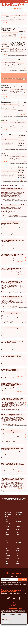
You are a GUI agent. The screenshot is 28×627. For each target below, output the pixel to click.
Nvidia (8, 116)
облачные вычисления (15, 116)
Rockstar (19, 538)
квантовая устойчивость (14, 181)
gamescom (14, 234)
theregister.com (13, 292)
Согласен (6, 621)
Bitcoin (5, 181)
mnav (15, 55)
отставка (25, 131)
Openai (18, 565)
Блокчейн (5, 171)
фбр (24, 442)
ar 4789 (11, 336)
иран (13, 200)
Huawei (18, 553)
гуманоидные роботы (18, 149)
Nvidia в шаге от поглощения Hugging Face (7, 102)
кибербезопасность (20, 442)
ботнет (16, 442)
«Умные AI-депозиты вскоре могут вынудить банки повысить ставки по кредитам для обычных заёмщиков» (12, 399)
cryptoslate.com (10, 55)
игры (23, 234)
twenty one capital (20, 55)
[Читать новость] (5, 16)
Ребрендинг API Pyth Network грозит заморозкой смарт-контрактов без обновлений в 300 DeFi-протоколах (12, 240)
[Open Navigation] (26, 1)
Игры (3, 233)
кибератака (15, 200)
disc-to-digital (4, 350)
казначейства (25, 55)
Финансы (26, 163)
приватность (19, 425)
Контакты (14, 605)
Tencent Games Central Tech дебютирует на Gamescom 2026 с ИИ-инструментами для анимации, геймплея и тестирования (11, 222)
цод (26, 131)
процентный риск (22, 410)
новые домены (25, 292)
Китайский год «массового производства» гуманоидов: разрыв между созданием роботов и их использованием (17, 86)
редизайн (26, 336)
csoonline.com (6, 200)
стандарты (25, 149)
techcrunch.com (10, 116)
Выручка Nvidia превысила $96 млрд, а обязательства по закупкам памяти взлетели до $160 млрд (18, 154)
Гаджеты (6, 62)
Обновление (25, 216)
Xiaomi (7, 519)
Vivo (18, 524)
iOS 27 (11, 216)
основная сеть (22, 181)
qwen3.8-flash (11, 491)
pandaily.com (7, 149)
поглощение (25, 116)
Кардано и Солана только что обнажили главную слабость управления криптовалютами (12, 464)
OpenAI (16, 131)
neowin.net (19, 336)
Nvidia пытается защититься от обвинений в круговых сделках (17, 13)
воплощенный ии (13, 149)
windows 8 (21, 336)
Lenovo (18, 550)
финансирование (25, 425)
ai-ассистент (8, 425)
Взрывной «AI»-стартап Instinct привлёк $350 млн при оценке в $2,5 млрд (12, 415)
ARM (18, 559)
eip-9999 (10, 322)
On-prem (20, 510)
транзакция (25, 181)
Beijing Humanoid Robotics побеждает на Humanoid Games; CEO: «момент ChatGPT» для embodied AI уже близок (8, 136)
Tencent (16, 234)
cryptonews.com (7, 181)
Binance (7, 565)
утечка (26, 307)
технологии (25, 234)
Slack (7, 545)
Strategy (17, 55)
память (24, 163)
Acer (18, 523)
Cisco (7, 559)
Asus (18, 558)
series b (13, 425)
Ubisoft (18, 536)
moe (6, 491)
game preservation (12, 350)
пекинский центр (22, 149)
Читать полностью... (20, 197)
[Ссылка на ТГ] (6, 598)
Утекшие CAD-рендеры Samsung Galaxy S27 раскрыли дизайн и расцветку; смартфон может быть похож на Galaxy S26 (12, 297)
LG (7, 531)
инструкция (22, 216)
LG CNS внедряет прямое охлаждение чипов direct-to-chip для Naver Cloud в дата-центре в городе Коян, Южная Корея (8, 29)
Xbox (14, 350)
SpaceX (7, 540)
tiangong (11, 149)
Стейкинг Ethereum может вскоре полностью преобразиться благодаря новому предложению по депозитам (12, 313)
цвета (26, 70)
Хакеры (26, 442)
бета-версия (19, 216)
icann (11, 292)
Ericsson (8, 536)
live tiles (16, 336)
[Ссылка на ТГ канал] (15, 9)
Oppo (18, 545)
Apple (11, 70)
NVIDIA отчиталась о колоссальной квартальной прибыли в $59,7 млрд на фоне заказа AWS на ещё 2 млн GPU (11, 384)
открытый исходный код (21, 116)
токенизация (25, 410)
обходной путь (19, 181)
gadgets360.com (14, 307)
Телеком (9, 514)
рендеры (23, 70)
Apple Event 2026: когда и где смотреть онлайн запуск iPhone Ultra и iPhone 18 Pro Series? (12, 356)
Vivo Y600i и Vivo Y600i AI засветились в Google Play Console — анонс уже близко (12, 255)
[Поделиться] (4, 22)
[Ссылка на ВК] (18, 9)
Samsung (20, 307)
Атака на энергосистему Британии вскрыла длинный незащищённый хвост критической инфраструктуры (11, 189)
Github (7, 558)
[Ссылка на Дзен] (20, 9)
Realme (7, 524)
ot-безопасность (10, 200)
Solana (7, 544)
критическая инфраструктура (20, 200)
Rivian (18, 540)
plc (12, 200)
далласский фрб (14, 410)
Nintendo (8, 553)
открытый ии (25, 491)
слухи (24, 70)
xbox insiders (17, 350)
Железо (15, 89)
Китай (23, 442)
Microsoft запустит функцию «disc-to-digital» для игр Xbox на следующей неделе (12, 341)
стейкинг (26, 322)
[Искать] (25, 9)
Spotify (7, 538)
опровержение (20, 70)
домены (16, 292)
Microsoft (8, 555)
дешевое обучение (15, 491)
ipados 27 (13, 216)
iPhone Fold (13, 70)
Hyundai (8, 532)
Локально (3, 291)
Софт (19, 508)
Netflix (7, 526)
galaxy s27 (18, 307)
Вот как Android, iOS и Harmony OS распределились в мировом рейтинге (10, 370)
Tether (18, 526)
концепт (23, 336)
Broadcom (19, 521)
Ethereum (12, 322)
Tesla (18, 563)
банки (11, 410)
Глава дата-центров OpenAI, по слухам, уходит (16, 120)
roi (9, 149)
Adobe (18, 561)
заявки (18, 292)
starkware (10, 181)
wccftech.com (18, 234)
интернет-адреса (21, 292)
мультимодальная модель (21, 491)
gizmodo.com (13, 131)
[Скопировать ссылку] (7, 22)
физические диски (21, 350)
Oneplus (7, 548)
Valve (18, 534)
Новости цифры (15, 156)
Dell (18, 529)
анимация (21, 234)
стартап (22, 425)
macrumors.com (16, 70)
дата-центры (20, 131)
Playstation (19, 544)
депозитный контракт (16, 322)
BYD (7, 561)
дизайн (22, 307)
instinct (11, 425)
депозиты (17, 410)
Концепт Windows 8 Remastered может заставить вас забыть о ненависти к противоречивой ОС (12, 327)
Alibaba (5, 491)
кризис (23, 131)
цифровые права (25, 350)
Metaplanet (13, 55)
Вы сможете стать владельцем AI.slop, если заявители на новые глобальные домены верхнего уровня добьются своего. (11, 282)
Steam (7, 529)
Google (7, 534)
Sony (7, 542)
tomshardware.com (15, 163)
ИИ (15, 15)
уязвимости (25, 200)
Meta (18, 548)
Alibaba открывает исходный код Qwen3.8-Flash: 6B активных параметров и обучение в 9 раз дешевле (12, 479)
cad (12, 307)
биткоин (23, 55)
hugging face (5, 116)
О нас (14, 604)
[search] (21, 502)
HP (17, 555)
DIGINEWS (12, 4)
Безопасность (4, 199)
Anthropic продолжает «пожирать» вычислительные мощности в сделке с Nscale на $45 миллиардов (12, 448)
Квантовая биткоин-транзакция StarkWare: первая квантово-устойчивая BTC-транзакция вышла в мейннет (7, 168)
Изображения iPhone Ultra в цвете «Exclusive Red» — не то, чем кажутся (7, 60)
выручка (18, 163)
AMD (18, 531)
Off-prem (20, 512)
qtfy (11, 442)
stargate (18, 131)
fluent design (14, 336)
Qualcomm (19, 542)
